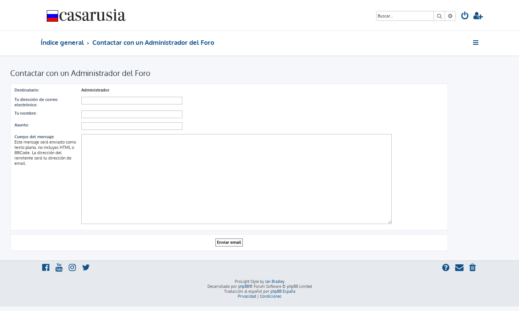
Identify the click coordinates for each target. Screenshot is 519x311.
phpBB (243, 286)
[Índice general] (86, 15)
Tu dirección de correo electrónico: (36, 102)
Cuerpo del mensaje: (34, 136)
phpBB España (283, 291)
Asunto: (21, 125)
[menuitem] (465, 16)
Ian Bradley (275, 281)
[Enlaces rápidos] (476, 42)
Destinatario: (26, 90)
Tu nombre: (25, 113)
